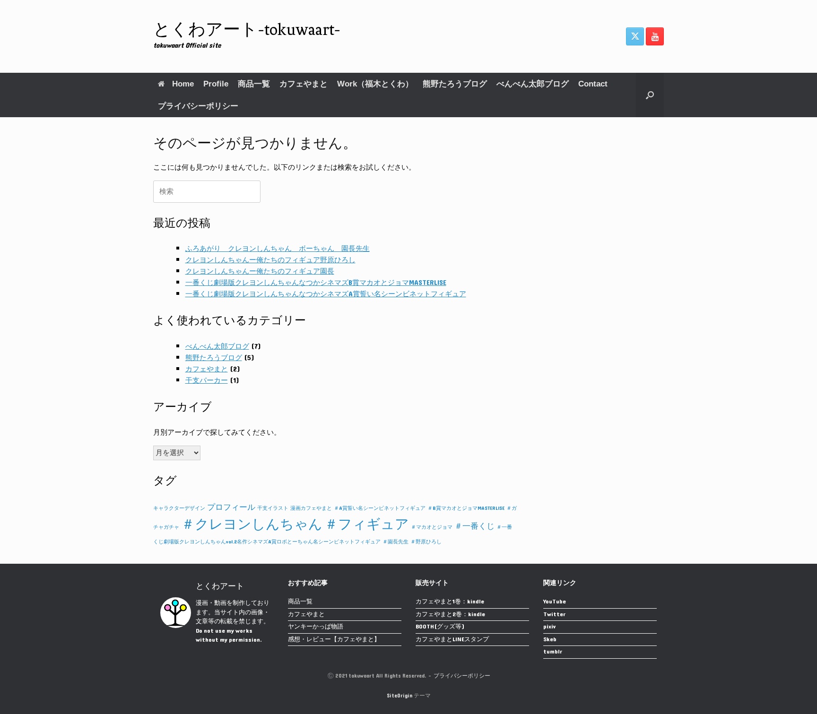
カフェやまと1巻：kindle (450, 602)
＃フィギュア (366, 524)
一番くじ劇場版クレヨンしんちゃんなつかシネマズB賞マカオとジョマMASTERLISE (315, 282)
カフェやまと (303, 83)
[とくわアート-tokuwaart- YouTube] (655, 36)
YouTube (554, 602)
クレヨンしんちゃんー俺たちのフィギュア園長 (259, 271)
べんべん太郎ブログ (532, 83)
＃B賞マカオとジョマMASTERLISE (465, 508)
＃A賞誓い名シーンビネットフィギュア (380, 508)
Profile (215, 83)
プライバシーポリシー (198, 106)
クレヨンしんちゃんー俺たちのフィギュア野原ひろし (270, 260)
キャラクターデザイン (179, 508)
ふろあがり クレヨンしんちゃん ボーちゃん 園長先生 (277, 248)
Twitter (554, 615)
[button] (650, 95)
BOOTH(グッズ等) (440, 627)
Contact (593, 83)
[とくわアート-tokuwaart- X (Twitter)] (635, 36)
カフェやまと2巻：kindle (450, 615)
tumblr (553, 652)
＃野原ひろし (426, 541)
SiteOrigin (399, 696)
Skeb (549, 640)
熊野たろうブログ (455, 83)
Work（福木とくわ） (375, 83)
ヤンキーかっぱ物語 (315, 627)
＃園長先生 (395, 541)
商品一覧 (254, 83)
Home (183, 83)
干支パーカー (206, 380)
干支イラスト (272, 508)
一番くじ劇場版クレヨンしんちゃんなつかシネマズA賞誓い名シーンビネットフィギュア (325, 294)
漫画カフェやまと (311, 508)
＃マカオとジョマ (431, 527)
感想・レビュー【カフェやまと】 (334, 640)
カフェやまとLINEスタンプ (452, 640)
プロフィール (231, 507)
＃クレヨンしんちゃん (251, 524)
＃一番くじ (474, 526)
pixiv (549, 627)
